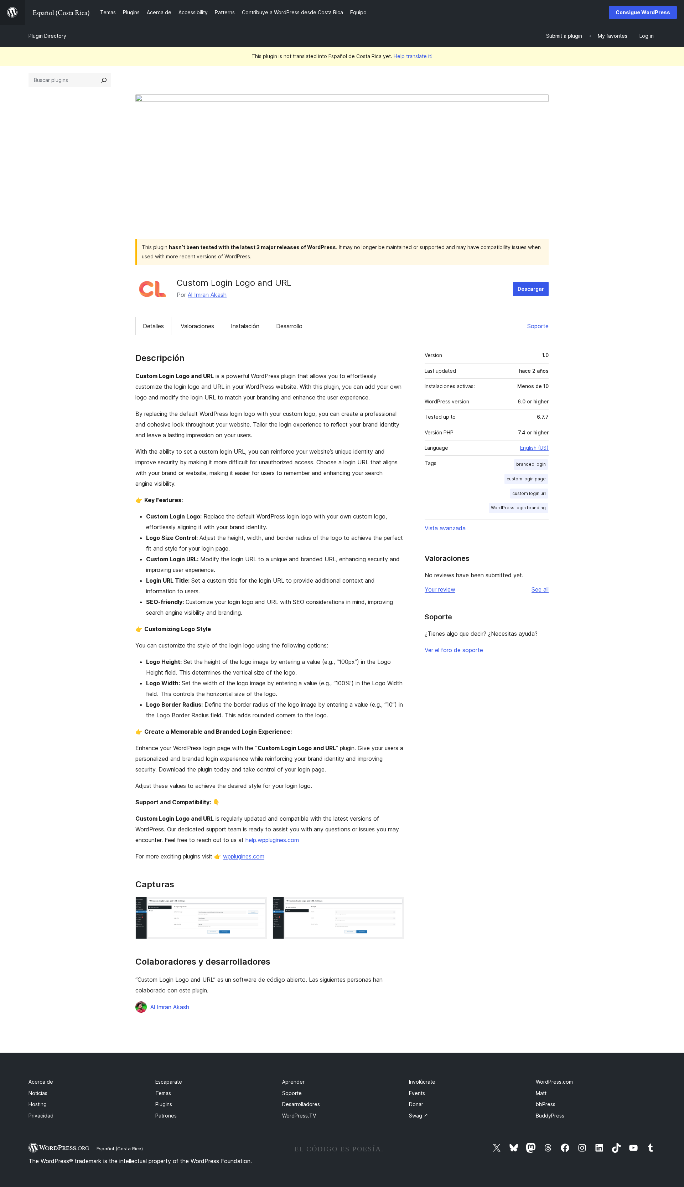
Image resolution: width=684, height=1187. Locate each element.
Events (417, 1093)
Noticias (37, 1093)
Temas (163, 1093)
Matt (541, 1093)
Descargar (531, 289)
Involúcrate (422, 1082)
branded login (531, 464)
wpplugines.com (243, 856)
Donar (416, 1104)
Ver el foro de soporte (454, 650)
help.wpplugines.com (272, 839)
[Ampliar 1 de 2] (257, 906)
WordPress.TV (299, 1116)
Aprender (293, 1082)
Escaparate (168, 1082)
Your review (440, 589)
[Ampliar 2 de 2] (394, 906)
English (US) (534, 448)
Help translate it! (413, 56)
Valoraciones (197, 326)
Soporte (538, 326)
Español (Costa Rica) (120, 1148)
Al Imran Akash (207, 294)
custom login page (526, 478)
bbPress (545, 1104)
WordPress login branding (518, 507)
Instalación (245, 326)
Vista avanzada (445, 528)
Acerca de (40, 1082)
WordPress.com (554, 1082)
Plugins (163, 1104)
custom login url (529, 493)
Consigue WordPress (643, 12)
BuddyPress (550, 1116)
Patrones (166, 1116)
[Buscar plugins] (104, 80)
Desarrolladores (301, 1104)
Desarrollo (289, 326)
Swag (418, 1116)
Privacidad (40, 1116)
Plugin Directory (47, 36)
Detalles (153, 326)
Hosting (37, 1104)
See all (540, 589)
